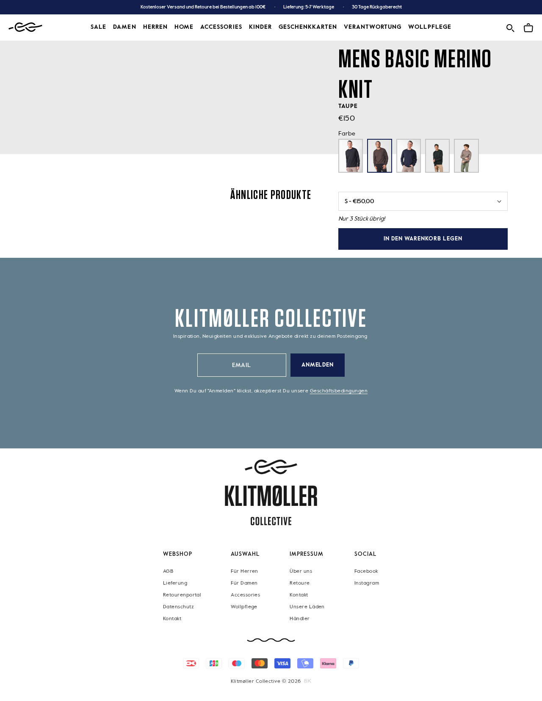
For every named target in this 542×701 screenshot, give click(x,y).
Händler (300, 618)
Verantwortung (373, 27)
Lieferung (175, 583)
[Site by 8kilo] (307, 681)
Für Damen (244, 583)
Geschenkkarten (308, 27)
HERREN (155, 27)
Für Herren (244, 571)
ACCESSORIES (221, 27)
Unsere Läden (307, 607)
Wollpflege (429, 27)
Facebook (366, 571)
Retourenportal (182, 595)
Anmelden (317, 365)
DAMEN (124, 27)
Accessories (245, 595)
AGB (168, 571)
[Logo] (25, 27)
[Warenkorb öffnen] (528, 26)
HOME (184, 27)
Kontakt (172, 618)
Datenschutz (178, 607)
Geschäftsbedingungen (339, 391)
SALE (98, 27)
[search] (510, 26)
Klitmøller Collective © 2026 (266, 681)
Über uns (301, 571)
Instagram (366, 583)
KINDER (260, 27)
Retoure (300, 583)
